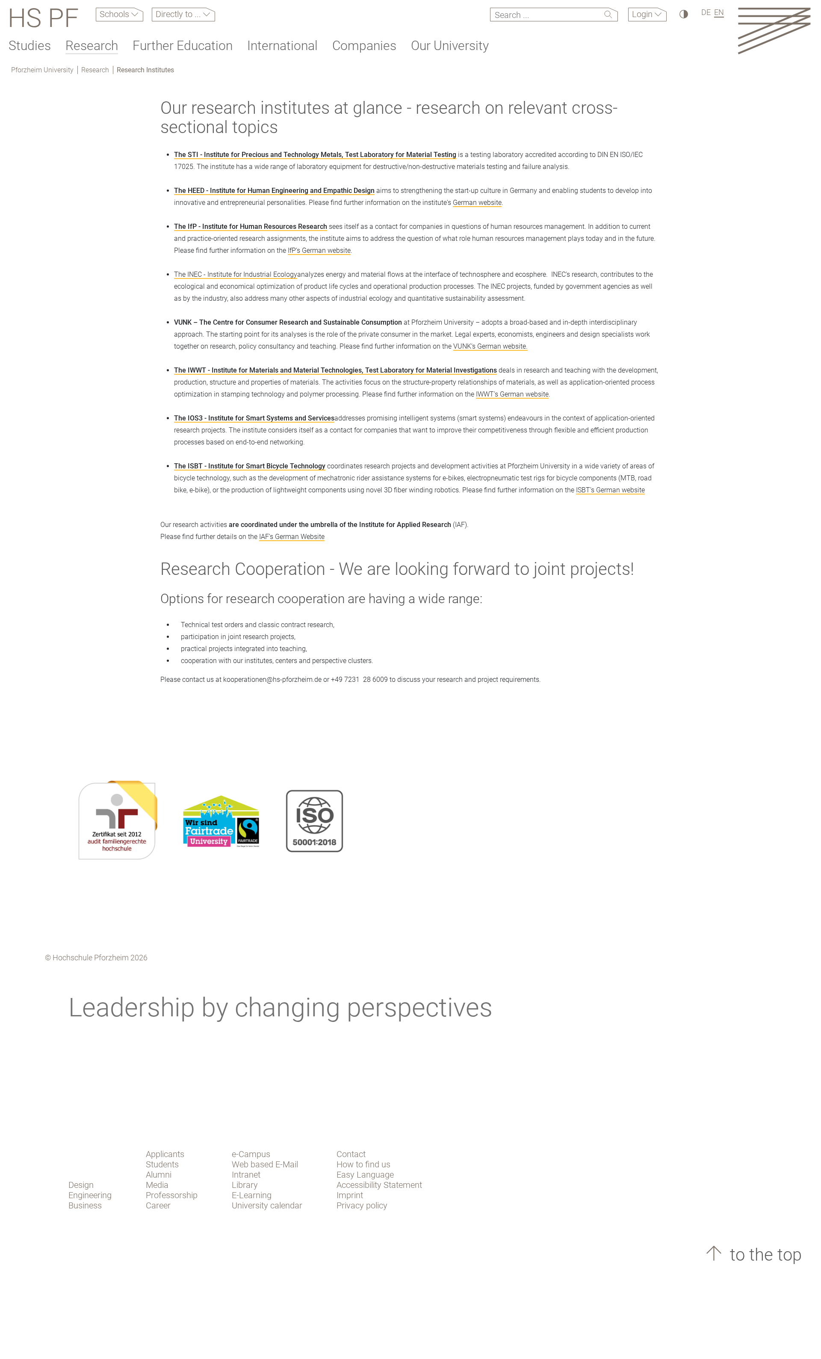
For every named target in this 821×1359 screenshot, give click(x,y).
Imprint (350, 1195)
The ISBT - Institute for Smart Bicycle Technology (249, 466)
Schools (115, 14)
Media (157, 1185)
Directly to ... (179, 14)
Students (162, 1164)
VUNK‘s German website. (490, 346)
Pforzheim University (42, 70)
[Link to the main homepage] (774, 31)
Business (85, 1205)
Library (245, 1185)
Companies (364, 45)
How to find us (363, 1164)
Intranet (246, 1175)
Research (91, 45)
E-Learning (252, 1195)
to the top (764, 1255)
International (282, 45)
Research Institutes (145, 70)
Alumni (158, 1175)
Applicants (165, 1154)
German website (477, 202)
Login (643, 14)
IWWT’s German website (512, 394)
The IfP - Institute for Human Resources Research (250, 226)
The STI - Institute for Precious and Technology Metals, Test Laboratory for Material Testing (315, 155)
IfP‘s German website (319, 250)
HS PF (43, 18)
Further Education (183, 45)
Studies (30, 45)
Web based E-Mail (265, 1164)
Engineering (90, 1195)
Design (81, 1185)
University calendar (267, 1205)
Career (158, 1205)
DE (706, 12)
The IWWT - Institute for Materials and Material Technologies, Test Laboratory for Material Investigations (335, 370)
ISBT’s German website (610, 490)
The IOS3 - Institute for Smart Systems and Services (254, 418)
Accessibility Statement (379, 1185)
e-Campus (251, 1154)
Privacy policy (362, 1205)
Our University (450, 45)
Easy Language (365, 1175)
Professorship (172, 1195)
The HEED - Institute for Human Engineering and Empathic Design (274, 191)
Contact (351, 1154)
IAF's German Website (292, 537)
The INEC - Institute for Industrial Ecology (235, 274)
